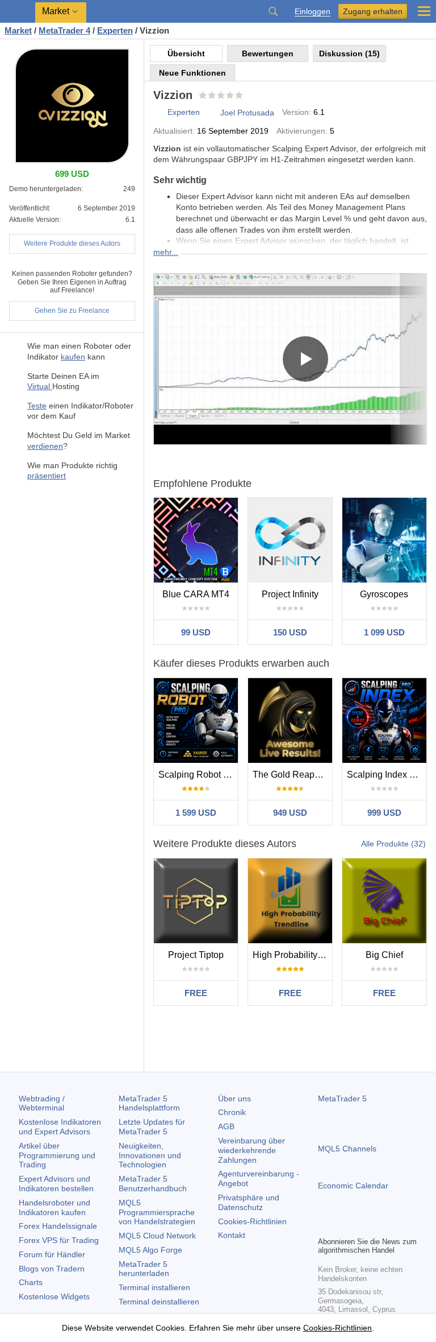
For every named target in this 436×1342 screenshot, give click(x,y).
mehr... (165, 252)
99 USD (196, 632)
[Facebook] (325, 1226)
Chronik (232, 1112)
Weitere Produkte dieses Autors (72, 243)
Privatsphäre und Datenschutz (248, 1202)
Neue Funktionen (192, 72)
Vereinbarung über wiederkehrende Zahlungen (251, 1150)
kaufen (73, 356)
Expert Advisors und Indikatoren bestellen (56, 1183)
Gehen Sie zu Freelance (72, 311)
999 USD (384, 812)
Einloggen (312, 11)
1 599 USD (195, 812)
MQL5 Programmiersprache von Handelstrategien (157, 1212)
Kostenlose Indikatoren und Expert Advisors (60, 1126)
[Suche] (273, 11)
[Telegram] (343, 1226)
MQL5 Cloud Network (157, 1235)
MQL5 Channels (347, 1148)
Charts (31, 1282)
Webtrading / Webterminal (42, 1103)
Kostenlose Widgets (54, 1296)
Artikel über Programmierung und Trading (57, 1155)
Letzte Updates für (152, 1126)
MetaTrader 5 (342, 1098)
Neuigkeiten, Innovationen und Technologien (150, 1155)
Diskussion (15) (349, 53)
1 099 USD (384, 632)
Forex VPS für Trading (59, 1240)
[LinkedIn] (397, 1226)
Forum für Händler (52, 1254)
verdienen (45, 446)
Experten (183, 112)
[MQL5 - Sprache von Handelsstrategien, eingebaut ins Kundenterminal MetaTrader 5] (18, 11)
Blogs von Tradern (52, 1268)
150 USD (290, 632)
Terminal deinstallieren (159, 1301)
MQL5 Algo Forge (150, 1249)
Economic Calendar (353, 1185)
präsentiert (46, 475)
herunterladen (144, 1269)
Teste (37, 405)
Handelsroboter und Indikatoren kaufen (54, 1207)
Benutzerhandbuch (153, 1183)
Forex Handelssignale (58, 1225)
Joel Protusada (247, 112)
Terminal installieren (154, 1287)
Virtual (39, 386)
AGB (226, 1126)
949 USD (290, 812)
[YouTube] (379, 1226)
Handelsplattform (149, 1103)
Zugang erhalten (373, 11)
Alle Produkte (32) (393, 843)
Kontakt (231, 1235)
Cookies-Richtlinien (252, 1221)
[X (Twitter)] (361, 1226)
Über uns (234, 1098)
